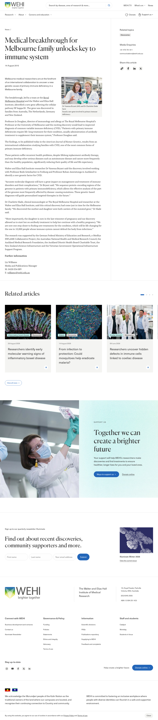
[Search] (109, 5)
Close (149, 715)
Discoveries (125, 35)
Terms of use (82, 715)
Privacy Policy (68, 715)
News (7, 29)
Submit (83, 556)
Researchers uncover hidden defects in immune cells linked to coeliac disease (129, 353)
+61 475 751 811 (126, 49)
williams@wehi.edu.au (18, 272)
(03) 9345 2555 (127, 595)
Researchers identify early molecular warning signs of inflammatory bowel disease (26, 353)
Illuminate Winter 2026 (130, 556)
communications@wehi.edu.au (131, 53)
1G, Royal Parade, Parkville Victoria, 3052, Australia (131, 589)
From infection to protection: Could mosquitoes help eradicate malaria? (76, 356)
